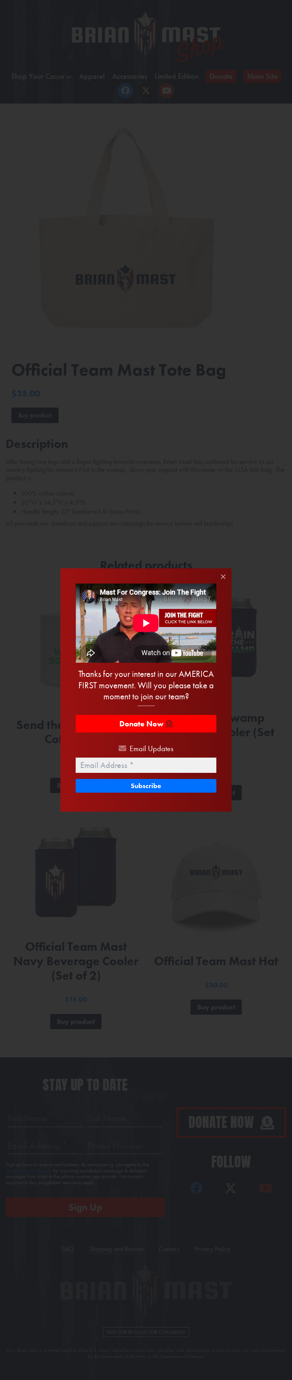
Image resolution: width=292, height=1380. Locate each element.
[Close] (223, 576)
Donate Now (142, 724)
